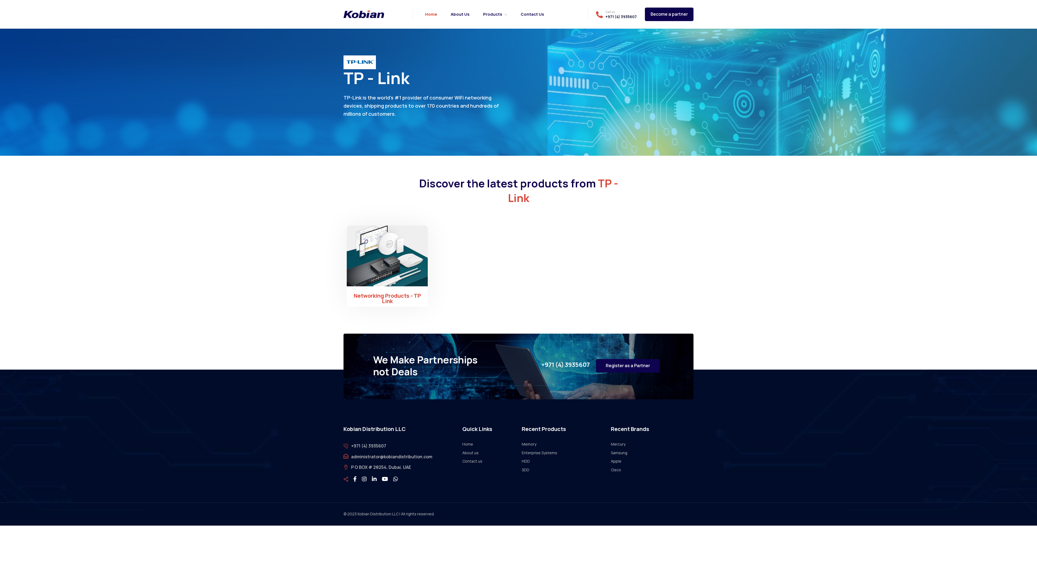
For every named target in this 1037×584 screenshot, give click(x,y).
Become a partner (669, 14)
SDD (525, 469)
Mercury (618, 444)
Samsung (619, 452)
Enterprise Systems (539, 452)
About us (460, 14)
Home (431, 14)
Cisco (616, 469)
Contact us (532, 14)
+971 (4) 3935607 (621, 16)
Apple (616, 461)
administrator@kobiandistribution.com (391, 456)
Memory (529, 444)
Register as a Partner (628, 366)
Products (492, 14)
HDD (526, 461)
